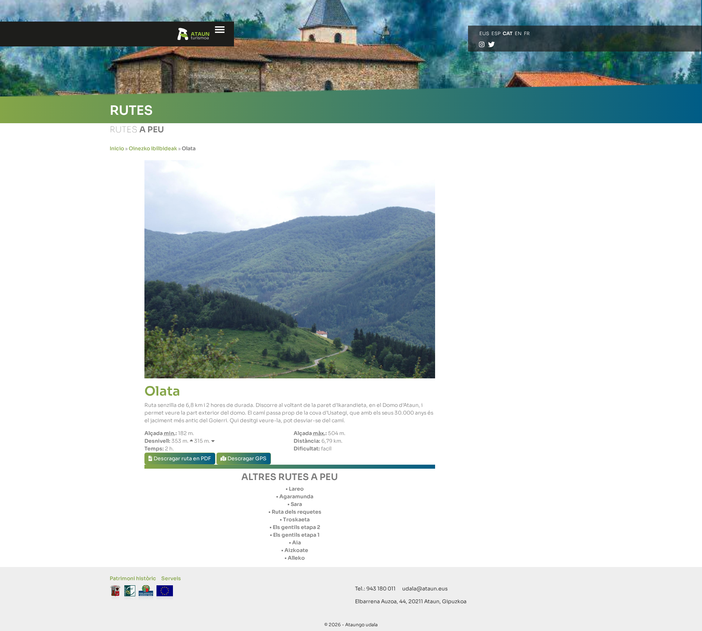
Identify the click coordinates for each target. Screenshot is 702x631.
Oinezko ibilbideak (153, 148)
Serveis (171, 578)
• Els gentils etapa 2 (294, 527)
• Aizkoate (294, 550)
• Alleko (294, 558)
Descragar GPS (246, 458)
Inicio (117, 148)
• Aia (295, 542)
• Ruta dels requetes (294, 512)
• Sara (294, 504)
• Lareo (295, 488)
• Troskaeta (295, 519)
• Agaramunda (294, 496)
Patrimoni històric (133, 578)
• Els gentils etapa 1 (295, 535)
